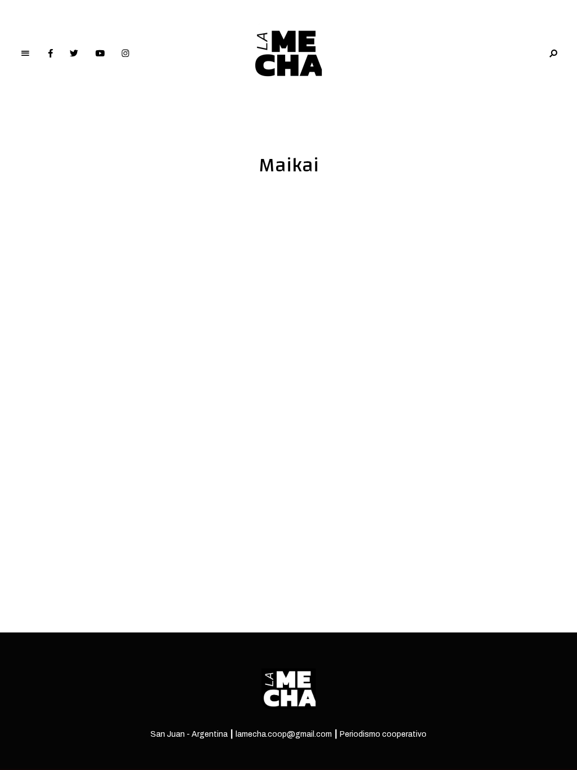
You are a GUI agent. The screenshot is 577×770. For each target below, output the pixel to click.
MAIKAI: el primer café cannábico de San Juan (160, 441)
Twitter (74, 53)
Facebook (50, 53)
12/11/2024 (52, 462)
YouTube (100, 53)
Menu (25, 53)
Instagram (125, 53)
